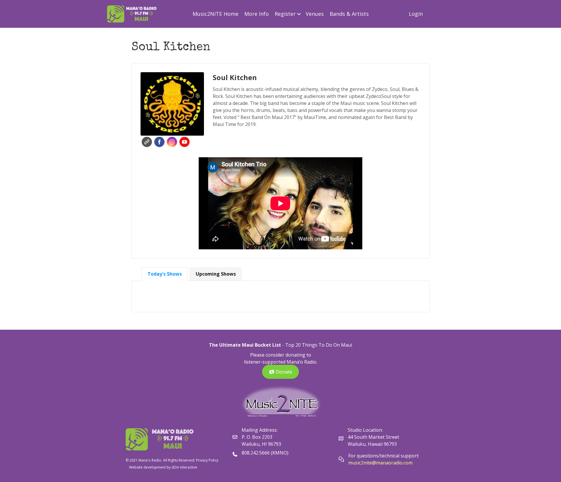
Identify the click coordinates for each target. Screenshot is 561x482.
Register (285, 13)
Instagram (172, 142)
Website (147, 142)
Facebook (159, 142)
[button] (299, 14)
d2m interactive (184, 467)
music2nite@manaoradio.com (380, 462)
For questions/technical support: (384, 455)
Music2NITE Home (215, 13)
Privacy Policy (207, 460)
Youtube (184, 142)
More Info (256, 13)
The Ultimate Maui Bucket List (245, 345)
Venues (315, 13)
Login (416, 13)
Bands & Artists (349, 13)
